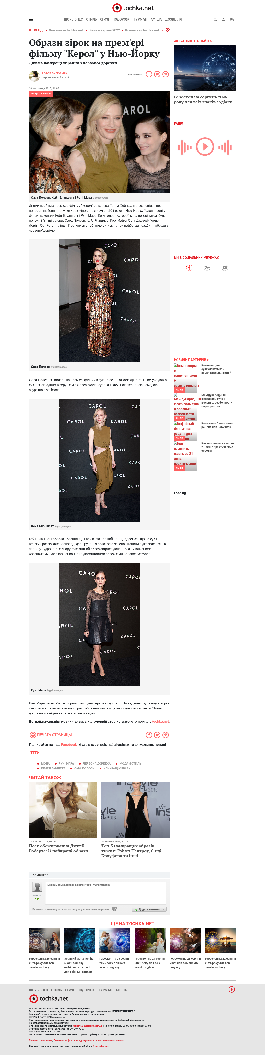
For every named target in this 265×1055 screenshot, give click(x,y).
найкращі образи (117, 768)
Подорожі (121, 19)
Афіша (156, 19)
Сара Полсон (84, 768)
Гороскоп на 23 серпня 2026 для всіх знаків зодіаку (185, 963)
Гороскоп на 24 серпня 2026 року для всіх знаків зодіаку (150, 963)
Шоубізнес (73, 19)
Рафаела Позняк (54, 73)
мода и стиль (130, 763)
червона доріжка (97, 763)
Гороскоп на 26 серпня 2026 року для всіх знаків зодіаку (44, 963)
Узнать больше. (101, 1046)
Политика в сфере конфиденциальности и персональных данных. (89, 1040)
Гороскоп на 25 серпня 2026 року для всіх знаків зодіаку (114, 963)
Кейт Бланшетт (53, 768)
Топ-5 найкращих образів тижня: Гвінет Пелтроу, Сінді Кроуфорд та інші (131, 851)
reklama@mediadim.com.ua (87, 1026)
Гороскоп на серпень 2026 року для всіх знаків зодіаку (203, 99)
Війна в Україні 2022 (104, 30)
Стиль (91, 19)
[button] (223, 19)
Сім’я (104, 19)
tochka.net (160, 721)
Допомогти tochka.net (66, 30)
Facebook (69, 744)
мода (45, 763)
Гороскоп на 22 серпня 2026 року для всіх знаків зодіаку (220, 963)
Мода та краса (41, 93)
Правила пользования (40, 1040)
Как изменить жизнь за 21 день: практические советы (217, 447)
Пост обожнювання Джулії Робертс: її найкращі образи (58, 848)
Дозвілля (173, 19)
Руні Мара (66, 763)
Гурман (140, 19)
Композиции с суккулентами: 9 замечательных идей (216, 369)
